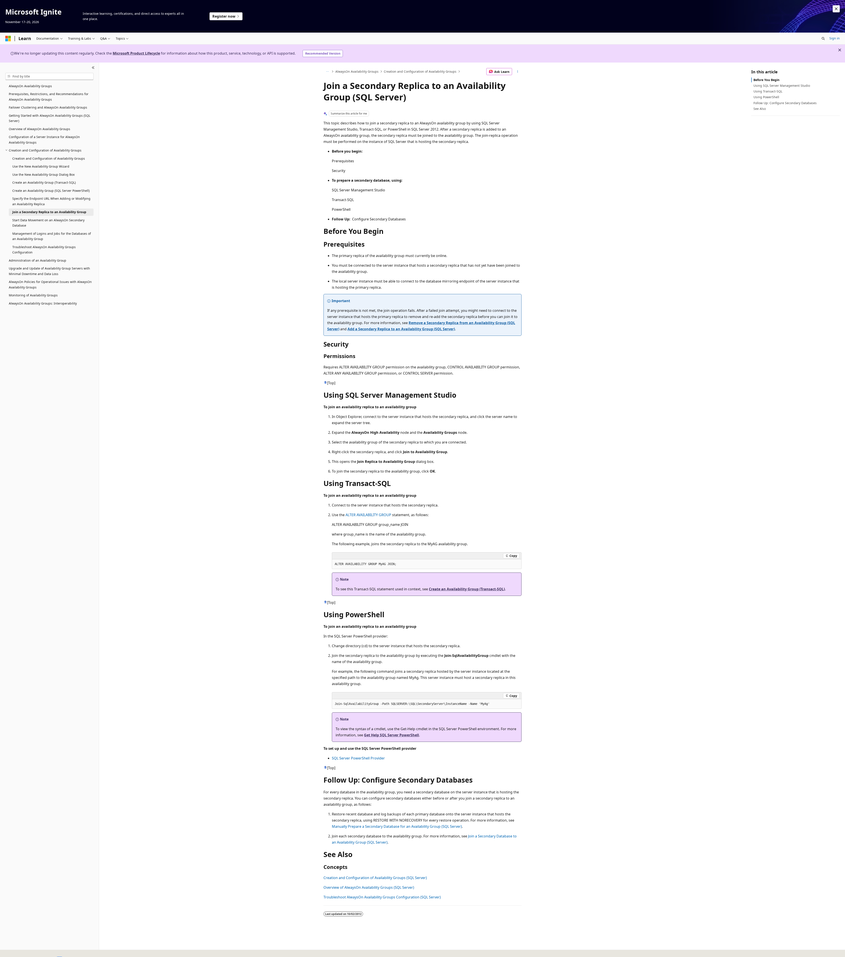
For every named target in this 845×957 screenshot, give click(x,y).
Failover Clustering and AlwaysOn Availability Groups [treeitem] (48, 107)
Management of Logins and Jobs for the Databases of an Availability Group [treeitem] (51, 236)
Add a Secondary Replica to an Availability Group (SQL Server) (401, 329)
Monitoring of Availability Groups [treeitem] (33, 295)
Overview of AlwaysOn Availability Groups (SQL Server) (368, 887)
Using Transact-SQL (767, 91)
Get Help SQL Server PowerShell (391, 735)
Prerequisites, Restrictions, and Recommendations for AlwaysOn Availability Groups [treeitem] (48, 97)
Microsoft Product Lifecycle (136, 53)
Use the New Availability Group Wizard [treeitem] (40, 166)
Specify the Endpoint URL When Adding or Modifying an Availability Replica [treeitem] (51, 201)
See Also (759, 109)
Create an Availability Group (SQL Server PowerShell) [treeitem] (51, 190)
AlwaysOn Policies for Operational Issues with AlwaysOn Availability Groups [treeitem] (50, 284)
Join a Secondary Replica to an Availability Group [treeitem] (49, 212)
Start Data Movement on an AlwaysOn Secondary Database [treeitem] (48, 223)
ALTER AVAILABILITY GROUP (368, 514)
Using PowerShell (766, 97)
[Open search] (823, 38)
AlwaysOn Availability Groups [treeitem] (30, 86)
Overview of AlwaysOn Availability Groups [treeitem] (39, 129)
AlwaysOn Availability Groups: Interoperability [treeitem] (43, 303)
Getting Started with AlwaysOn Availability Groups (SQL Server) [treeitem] (49, 118)
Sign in (834, 38)
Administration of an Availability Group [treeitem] (37, 260)
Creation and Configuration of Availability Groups (420, 71)
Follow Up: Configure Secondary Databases (785, 103)
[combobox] (49, 76)
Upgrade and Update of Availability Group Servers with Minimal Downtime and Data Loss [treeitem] (49, 271)
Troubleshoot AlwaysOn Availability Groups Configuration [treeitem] (44, 250)
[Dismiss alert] (836, 8)
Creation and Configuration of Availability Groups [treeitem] (48, 158)
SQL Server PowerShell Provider (358, 758)
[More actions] (518, 71)
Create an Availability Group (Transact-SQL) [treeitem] (44, 182)
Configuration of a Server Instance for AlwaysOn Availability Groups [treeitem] (44, 139)
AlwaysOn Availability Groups (356, 71)
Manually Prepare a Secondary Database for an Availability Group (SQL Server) (397, 826)
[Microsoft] (8, 38)
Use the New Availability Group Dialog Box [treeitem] (43, 174)
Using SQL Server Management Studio (781, 85)
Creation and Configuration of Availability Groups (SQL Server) (375, 877)
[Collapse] (93, 67)
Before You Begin (766, 80)
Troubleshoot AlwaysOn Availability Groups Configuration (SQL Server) (382, 897)
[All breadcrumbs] (327, 71)
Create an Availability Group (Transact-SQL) (467, 589)
